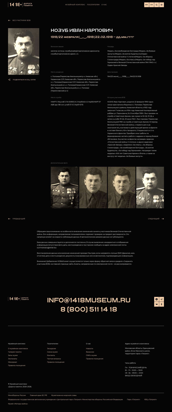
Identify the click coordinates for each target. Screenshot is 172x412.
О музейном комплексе (18, 349)
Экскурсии (51, 349)
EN (146, 5)
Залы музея (13, 355)
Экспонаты (12, 359)
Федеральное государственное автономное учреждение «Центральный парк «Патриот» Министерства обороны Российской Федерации (65, 399)
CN (151, 5)
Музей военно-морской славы (64, 395)
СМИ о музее (91, 355)
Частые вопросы (54, 359)
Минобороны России (17, 395)
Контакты (51, 355)
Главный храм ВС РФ (38, 395)
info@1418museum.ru (88, 300)
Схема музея (52, 352)
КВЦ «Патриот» (150, 399)
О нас (104, 5)
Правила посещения (16, 365)
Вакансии (90, 352)
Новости (89, 349)
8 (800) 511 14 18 (88, 309)
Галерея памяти (15, 352)
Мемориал (12, 362)
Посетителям (93, 5)
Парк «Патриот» (133, 399)
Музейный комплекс (75, 5)
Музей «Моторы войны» (18, 404)
